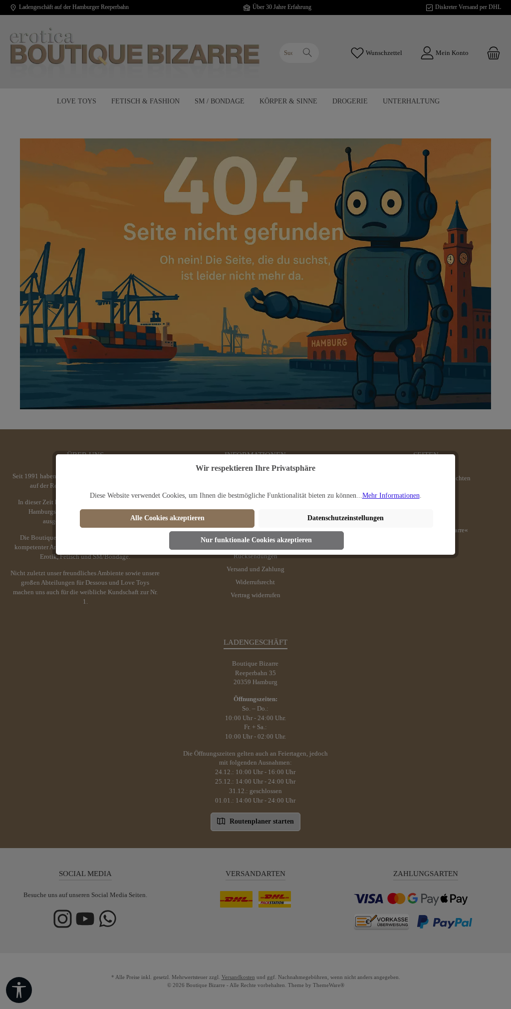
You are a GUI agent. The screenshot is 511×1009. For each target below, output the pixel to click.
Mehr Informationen (391, 495)
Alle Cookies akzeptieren (167, 518)
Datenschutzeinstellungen (345, 518)
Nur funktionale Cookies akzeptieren (256, 540)
